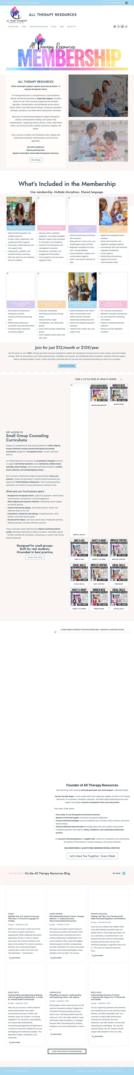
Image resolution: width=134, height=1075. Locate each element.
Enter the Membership (114, 3)
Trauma (11, 913)
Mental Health (13, 992)
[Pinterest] (122, 26)
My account (80, 1071)
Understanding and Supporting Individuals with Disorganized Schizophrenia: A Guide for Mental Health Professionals (25, 997)
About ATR (71, 26)
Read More (15, 958)
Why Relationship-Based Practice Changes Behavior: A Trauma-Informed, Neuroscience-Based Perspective (67, 918)
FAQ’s (24, 26)
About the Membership (38, 26)
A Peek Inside (13, 26)
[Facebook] (114, 26)
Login (62, 26)
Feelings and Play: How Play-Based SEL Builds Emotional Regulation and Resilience (108, 917)
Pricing (53, 26)
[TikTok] (126, 26)
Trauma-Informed (56, 913)
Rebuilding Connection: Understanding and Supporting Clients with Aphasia (65, 996)
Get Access (35, 160)
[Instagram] (118, 26)
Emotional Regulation (99, 913)
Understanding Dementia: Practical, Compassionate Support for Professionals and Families (108, 997)
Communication (55, 992)
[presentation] (26, 898)
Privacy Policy (116, 1071)
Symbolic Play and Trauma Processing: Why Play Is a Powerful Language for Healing (23, 918)
